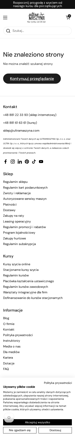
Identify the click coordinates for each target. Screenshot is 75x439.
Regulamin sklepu (15, 182)
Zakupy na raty (13, 216)
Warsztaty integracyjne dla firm (25, 292)
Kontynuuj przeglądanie (32, 78)
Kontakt (8, 329)
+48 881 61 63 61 (14, 123)
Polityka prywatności (18, 335)
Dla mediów (11, 352)
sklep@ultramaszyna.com (21, 130)
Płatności (10, 204)
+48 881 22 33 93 (15, 115)
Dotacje (8, 363)
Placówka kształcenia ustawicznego (28, 281)
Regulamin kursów (16, 275)
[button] (68, 17)
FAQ (6, 369)
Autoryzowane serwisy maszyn (25, 199)
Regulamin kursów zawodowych (25, 287)
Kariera (8, 358)
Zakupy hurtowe (14, 238)
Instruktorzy (11, 341)
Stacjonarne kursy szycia (21, 270)
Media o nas (11, 346)
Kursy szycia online (16, 264)
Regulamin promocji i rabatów (24, 227)
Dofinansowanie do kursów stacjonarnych (33, 298)
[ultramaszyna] (36, 16)
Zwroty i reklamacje (17, 193)
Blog (6, 318)
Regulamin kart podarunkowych (25, 188)
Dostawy (9, 210)
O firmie (8, 324)
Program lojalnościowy (19, 233)
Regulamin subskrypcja (19, 244)
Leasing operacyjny (17, 221)
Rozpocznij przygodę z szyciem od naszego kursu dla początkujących (37, 4)
